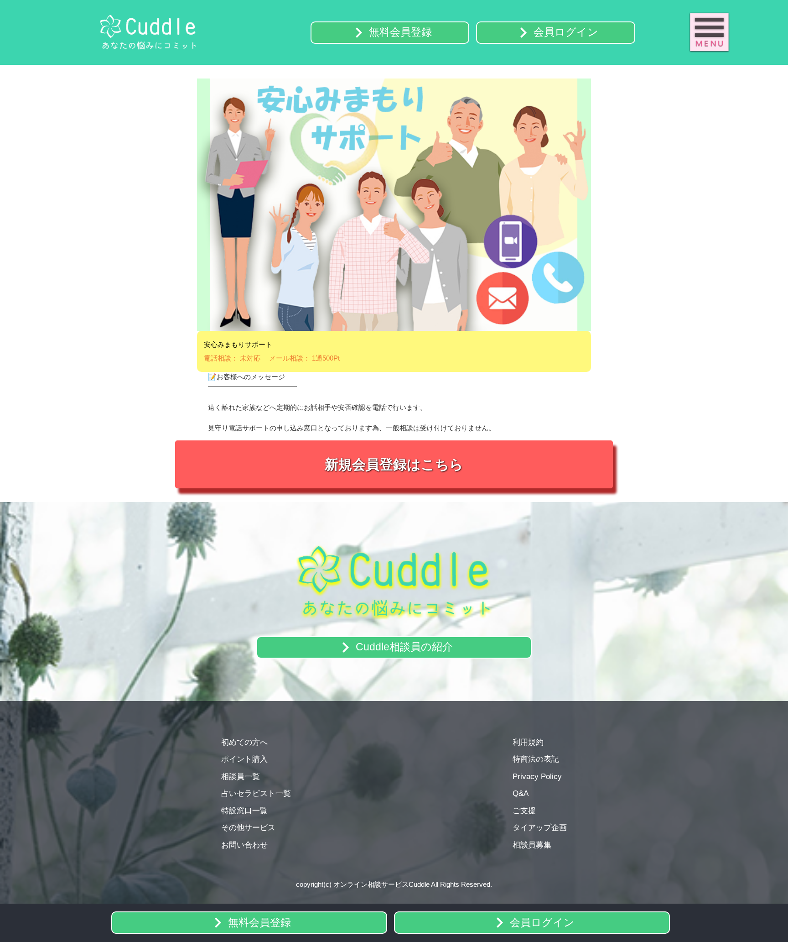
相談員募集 (532, 844)
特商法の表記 (536, 759)
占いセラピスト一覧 (256, 793)
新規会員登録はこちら (394, 464)
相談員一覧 (240, 776)
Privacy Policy (537, 776)
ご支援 (524, 810)
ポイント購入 (244, 759)
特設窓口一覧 (244, 810)
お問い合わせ (244, 844)
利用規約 (528, 742)
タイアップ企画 (540, 827)
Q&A (521, 793)
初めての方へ (244, 742)
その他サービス (248, 827)
